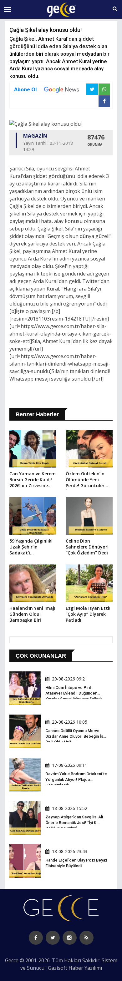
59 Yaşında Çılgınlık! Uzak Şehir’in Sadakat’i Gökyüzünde (31, 547)
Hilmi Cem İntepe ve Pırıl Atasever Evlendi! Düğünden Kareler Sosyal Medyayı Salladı (73, 693)
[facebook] (36, 938)
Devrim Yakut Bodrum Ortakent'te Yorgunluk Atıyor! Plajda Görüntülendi (76, 779)
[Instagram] (70, 938)
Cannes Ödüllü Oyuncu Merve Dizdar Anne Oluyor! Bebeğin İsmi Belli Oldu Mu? (76, 736)
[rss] (86, 938)
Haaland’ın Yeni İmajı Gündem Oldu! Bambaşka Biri (32, 614)
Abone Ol (25, 89)
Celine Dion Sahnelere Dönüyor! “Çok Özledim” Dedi (87, 547)
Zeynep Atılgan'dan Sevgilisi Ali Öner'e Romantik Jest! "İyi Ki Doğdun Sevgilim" (74, 823)
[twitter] (53, 938)
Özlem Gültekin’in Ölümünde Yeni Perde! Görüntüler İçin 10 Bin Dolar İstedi (85, 480)
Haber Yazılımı (85, 967)
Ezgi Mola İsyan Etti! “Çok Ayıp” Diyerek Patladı (88, 614)
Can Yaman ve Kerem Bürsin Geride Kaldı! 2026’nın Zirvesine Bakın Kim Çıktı (32, 480)
